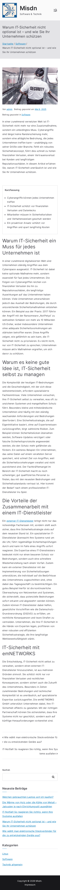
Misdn (28, 8)
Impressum (30, 884)
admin (10, 109)
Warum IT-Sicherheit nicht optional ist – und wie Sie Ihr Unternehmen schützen (29, 823)
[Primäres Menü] (55, 10)
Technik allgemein (12, 864)
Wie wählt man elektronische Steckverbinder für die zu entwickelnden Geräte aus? (29, 833)
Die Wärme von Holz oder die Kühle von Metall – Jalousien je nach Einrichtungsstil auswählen (29, 804)
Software (26, 114)
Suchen (6, 770)
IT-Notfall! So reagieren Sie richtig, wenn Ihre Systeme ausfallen (27, 814)
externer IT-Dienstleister (20, 520)
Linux (5, 853)
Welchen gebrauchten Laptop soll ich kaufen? (27, 797)
